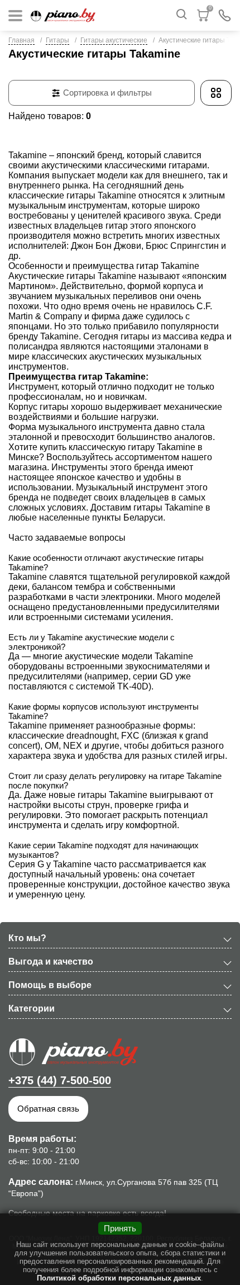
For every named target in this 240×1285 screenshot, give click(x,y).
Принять (120, 1228)
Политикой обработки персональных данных (119, 1278)
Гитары (57, 40)
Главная (21, 40)
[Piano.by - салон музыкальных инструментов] (63, 15)
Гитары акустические (113, 40)
